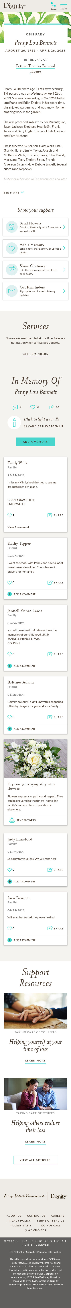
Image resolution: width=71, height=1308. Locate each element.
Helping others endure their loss (35, 1123)
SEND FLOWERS (26, 820)
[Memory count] (15, 406)
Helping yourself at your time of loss (35, 1042)
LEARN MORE (35, 1060)
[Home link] (14, 6)
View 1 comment (18, 527)
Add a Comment (24, 594)
